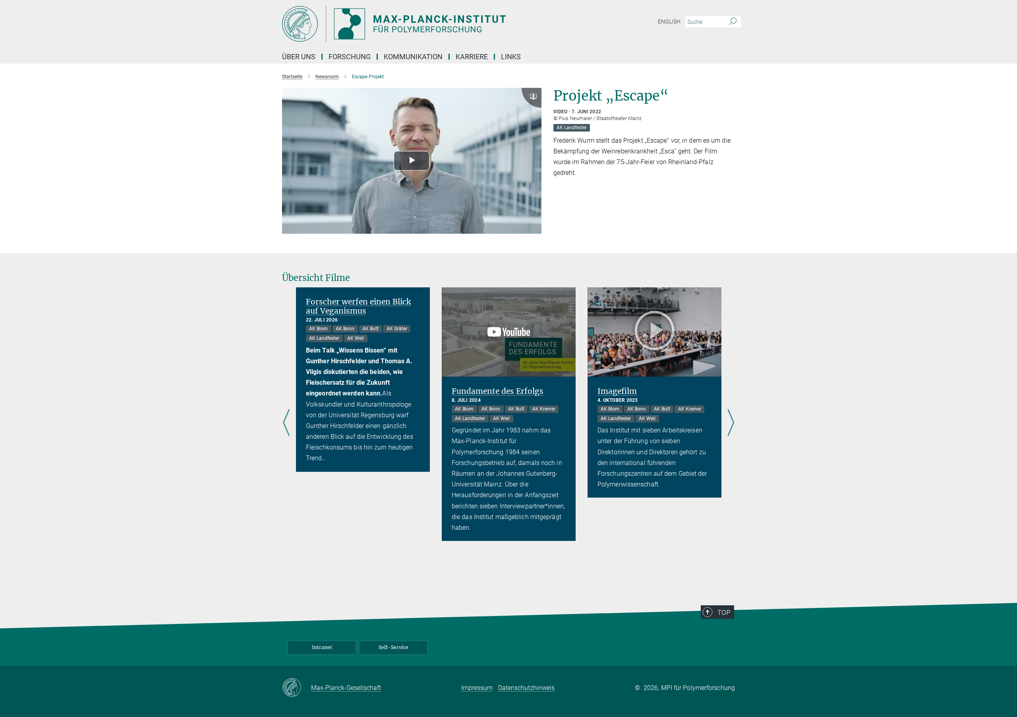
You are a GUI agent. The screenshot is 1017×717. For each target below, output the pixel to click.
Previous (286, 423)
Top (723, 612)
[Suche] (733, 21)
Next (731, 423)
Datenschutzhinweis (526, 688)
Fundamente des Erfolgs (497, 391)
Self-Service (393, 647)
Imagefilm (617, 391)
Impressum (477, 688)
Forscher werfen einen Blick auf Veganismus (358, 306)
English (669, 21)
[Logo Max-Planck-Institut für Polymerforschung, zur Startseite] (431, 24)
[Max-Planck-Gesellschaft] (296, 688)
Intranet (322, 647)
